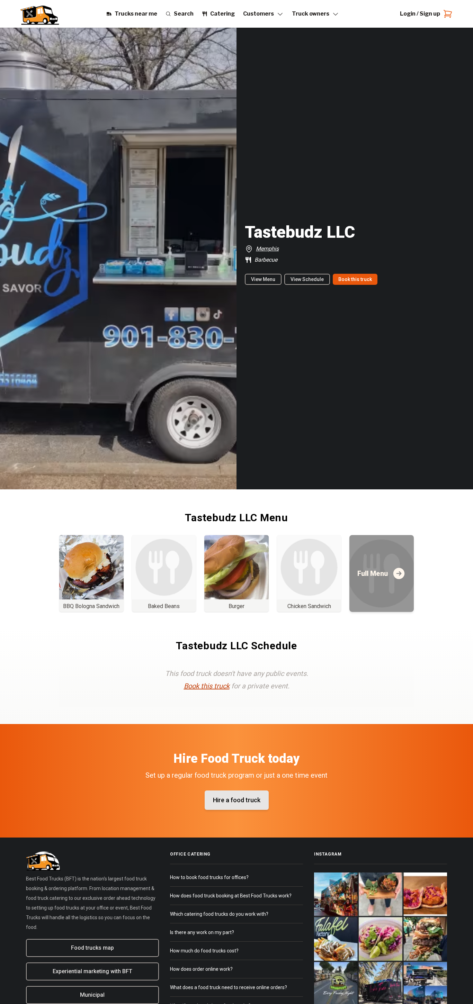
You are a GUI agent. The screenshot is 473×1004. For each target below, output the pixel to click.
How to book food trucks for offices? (209, 877)
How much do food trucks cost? (204, 950)
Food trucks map (92, 947)
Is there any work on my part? (202, 932)
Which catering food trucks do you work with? (219, 914)
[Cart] (446, 14)
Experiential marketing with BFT (92, 971)
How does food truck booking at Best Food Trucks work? (231, 895)
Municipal (92, 995)
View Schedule (307, 279)
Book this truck (355, 279)
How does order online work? (201, 969)
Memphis (267, 248)
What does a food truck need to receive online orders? (228, 987)
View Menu (263, 279)
